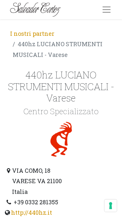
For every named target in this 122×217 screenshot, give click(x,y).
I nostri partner (32, 33)
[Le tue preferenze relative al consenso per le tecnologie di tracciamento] (110, 205)
